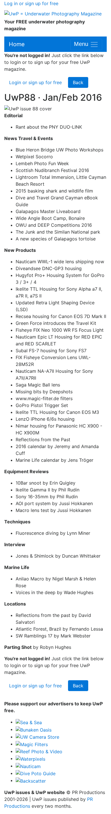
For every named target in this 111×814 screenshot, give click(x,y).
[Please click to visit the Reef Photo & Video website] (39, 751)
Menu (82, 44)
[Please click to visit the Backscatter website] (31, 780)
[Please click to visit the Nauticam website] (28, 766)
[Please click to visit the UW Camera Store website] (37, 737)
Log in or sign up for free (31, 3)
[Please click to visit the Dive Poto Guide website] (36, 773)
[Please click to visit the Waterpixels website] (30, 758)
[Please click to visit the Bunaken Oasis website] (34, 729)
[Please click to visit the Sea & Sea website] (29, 722)
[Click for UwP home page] (53, 13)
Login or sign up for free (35, 82)
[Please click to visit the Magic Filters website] (32, 744)
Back (78, 82)
